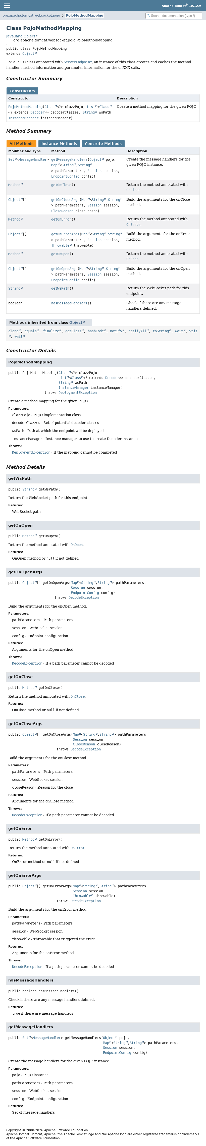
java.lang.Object (20, 36)
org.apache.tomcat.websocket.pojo (31, 15)
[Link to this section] (66, 78)
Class (49, 107)
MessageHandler (33, 159)
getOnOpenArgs (64, 269)
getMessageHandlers (69, 159)
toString (161, 331)
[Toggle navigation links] (7, 5)
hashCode (96, 331)
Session (94, 171)
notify (116, 331)
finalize (51, 331)
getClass (73, 331)
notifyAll (137, 331)
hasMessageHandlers (69, 303)
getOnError (61, 219)
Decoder (37, 112)
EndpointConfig (65, 176)
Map (54, 165)
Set (11, 159)
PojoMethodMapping (84, 15)
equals (31, 331)
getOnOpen (60, 254)
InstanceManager (23, 118)
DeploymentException (78, 393)
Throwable (60, 245)
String (89, 112)
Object (28, 53)
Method (14, 185)
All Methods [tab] (21, 144)
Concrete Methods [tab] (103, 144)
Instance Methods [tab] (59, 144)
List (91, 107)
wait (179, 331)
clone (13, 331)
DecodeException (84, 597)
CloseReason (62, 211)
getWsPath (60, 288)
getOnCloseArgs (65, 200)
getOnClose (61, 185)
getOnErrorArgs (65, 234)
